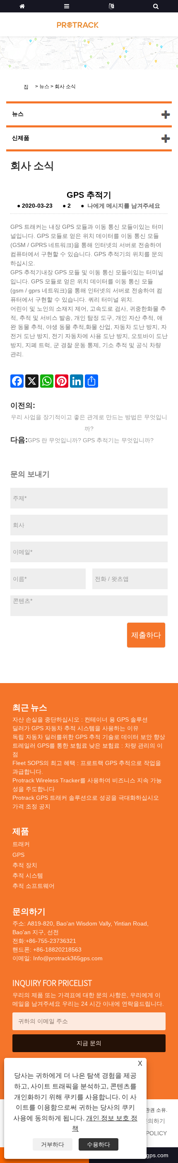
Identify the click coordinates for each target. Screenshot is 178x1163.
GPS (18, 854)
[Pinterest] (61, 381)
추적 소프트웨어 (33, 885)
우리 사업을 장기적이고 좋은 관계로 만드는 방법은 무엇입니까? (89, 423)
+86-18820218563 (56, 949)
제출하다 (146, 635)
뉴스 (44, 86)
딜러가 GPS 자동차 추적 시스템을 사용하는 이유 (75, 728)
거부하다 (52, 1144)
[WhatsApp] (46, 381)
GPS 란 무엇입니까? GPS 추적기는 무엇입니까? (91, 440)
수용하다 (98, 1144)
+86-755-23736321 (51, 941)
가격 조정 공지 (31, 806)
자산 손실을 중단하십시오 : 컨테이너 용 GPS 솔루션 (80, 719)
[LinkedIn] (76, 381)
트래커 (21, 844)
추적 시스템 (27, 875)
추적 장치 (24, 865)
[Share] (91, 381)
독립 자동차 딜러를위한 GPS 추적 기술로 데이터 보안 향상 (88, 737)
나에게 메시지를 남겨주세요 (123, 205)
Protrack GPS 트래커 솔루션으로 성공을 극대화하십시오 (85, 797)
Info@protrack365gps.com (68, 958)
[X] (31, 381)
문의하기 (153, 1120)
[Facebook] (17, 381)
